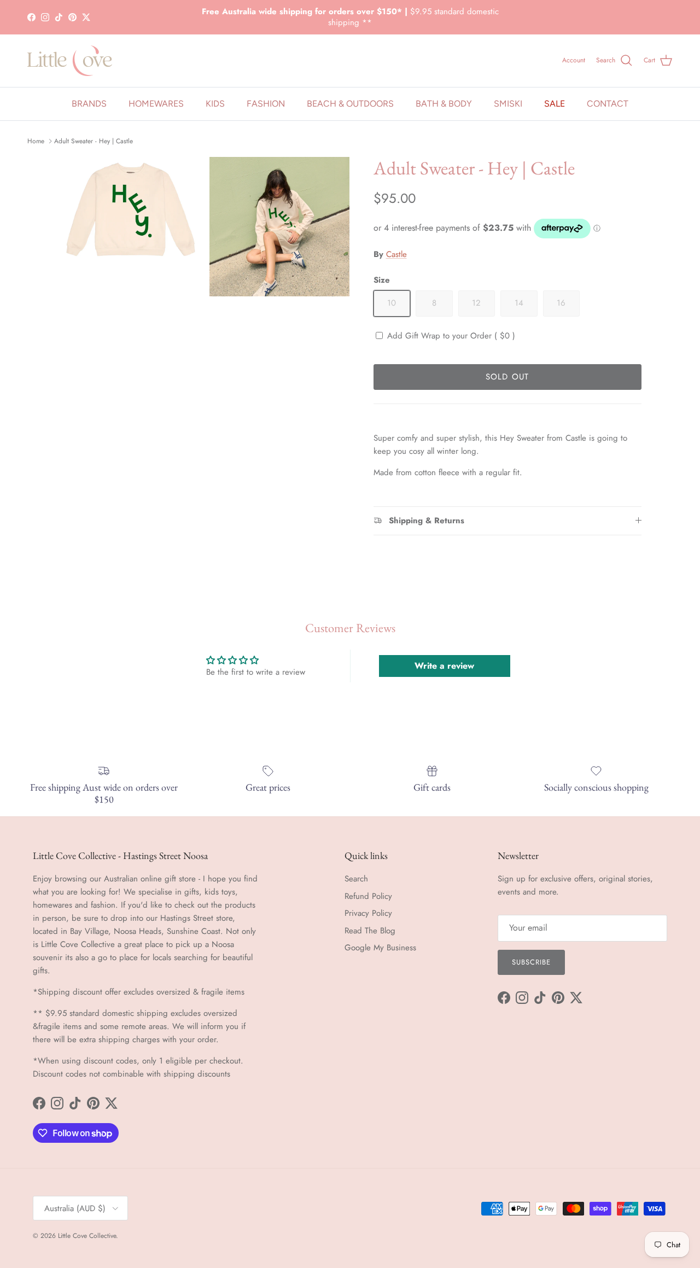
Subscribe (531, 962)
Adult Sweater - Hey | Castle (93, 141)
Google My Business (380, 948)
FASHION (266, 103)
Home (35, 141)
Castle (396, 254)
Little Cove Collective (87, 1236)
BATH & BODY (444, 103)
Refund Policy (368, 896)
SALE (554, 103)
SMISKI (508, 103)
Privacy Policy (368, 913)
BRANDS (89, 103)
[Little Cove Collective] (69, 60)
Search (356, 879)
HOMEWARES (156, 103)
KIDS (215, 103)
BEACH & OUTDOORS (350, 103)
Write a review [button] (444, 665)
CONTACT (607, 103)
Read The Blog (370, 931)
